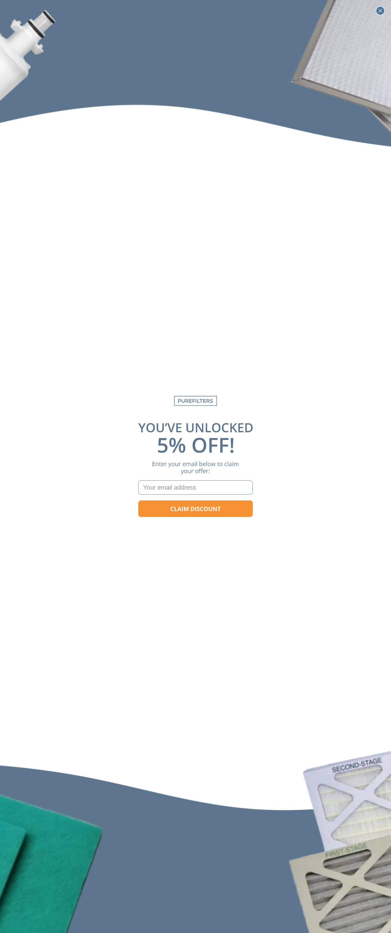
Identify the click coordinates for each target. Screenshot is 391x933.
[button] (195, 508)
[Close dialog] (380, 10)
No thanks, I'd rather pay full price (195, 527)
